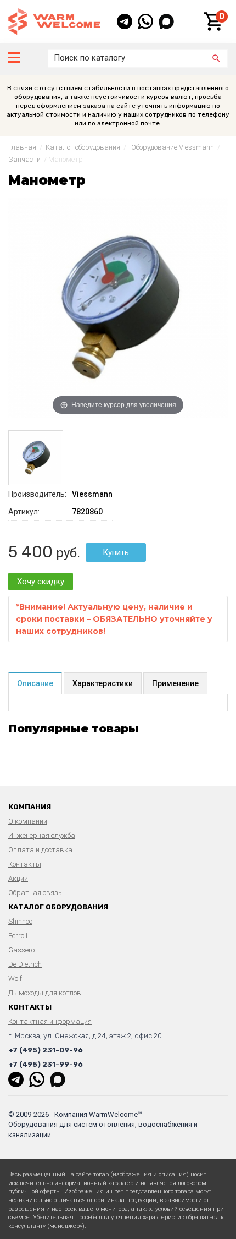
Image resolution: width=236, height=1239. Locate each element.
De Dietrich (25, 964)
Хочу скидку (40, 581)
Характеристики (102, 683)
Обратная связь (35, 893)
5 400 (30, 552)
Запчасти (24, 159)
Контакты (24, 864)
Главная (22, 147)
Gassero (21, 950)
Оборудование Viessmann (172, 147)
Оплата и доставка (40, 850)
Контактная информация (50, 1021)
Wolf (15, 978)
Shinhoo (20, 921)
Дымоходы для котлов (44, 993)
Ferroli (17, 935)
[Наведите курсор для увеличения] (118, 307)
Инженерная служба (41, 835)
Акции (18, 878)
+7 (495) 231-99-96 (45, 1064)
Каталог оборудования (83, 147)
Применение (175, 683)
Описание (35, 683)
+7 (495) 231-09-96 (45, 1050)
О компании (27, 821)
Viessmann (92, 494)
